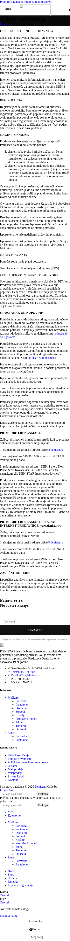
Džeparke (21, 708)
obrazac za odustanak (41, 357)
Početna (5, 24)
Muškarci (13, 697)
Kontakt (13, 780)
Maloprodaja (15, 769)
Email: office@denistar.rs (25, 675)
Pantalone (22, 704)
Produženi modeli (26, 718)
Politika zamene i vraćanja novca (28, 762)
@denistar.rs (55, 449)
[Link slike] (23, 648)
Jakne (19, 722)
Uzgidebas (6, 790)
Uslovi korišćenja (18, 755)
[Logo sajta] (35, 15)
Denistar (40, 786)
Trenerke (21, 725)
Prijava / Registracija (20, 885)
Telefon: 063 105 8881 (23, 671)
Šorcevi (20, 711)
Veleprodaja (15, 773)
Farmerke (21, 701)
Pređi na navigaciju (12, 1)
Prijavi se (35, 630)
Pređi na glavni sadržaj (38, 1)
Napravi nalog (9, 915)
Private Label (16, 776)
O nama (13, 765)
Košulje (20, 715)
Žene (11, 732)
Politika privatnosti (19, 758)
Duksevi (21, 729)
